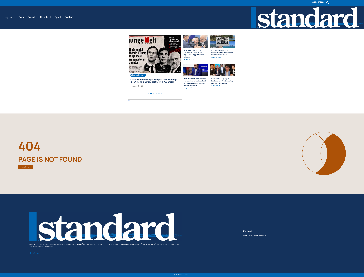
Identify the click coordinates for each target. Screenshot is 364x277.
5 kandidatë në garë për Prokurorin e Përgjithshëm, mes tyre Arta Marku (222, 81)
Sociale (32, 17)
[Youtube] (38, 253)
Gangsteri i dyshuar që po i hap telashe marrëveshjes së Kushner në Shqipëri (222, 52)
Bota (21, 17)
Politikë (69, 17)
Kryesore (10, 17)
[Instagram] (34, 253)
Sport (58, 17)
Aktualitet (45, 17)
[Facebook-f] (30, 253)
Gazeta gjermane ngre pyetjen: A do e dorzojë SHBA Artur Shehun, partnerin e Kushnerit (153, 80)
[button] (148, 93)
